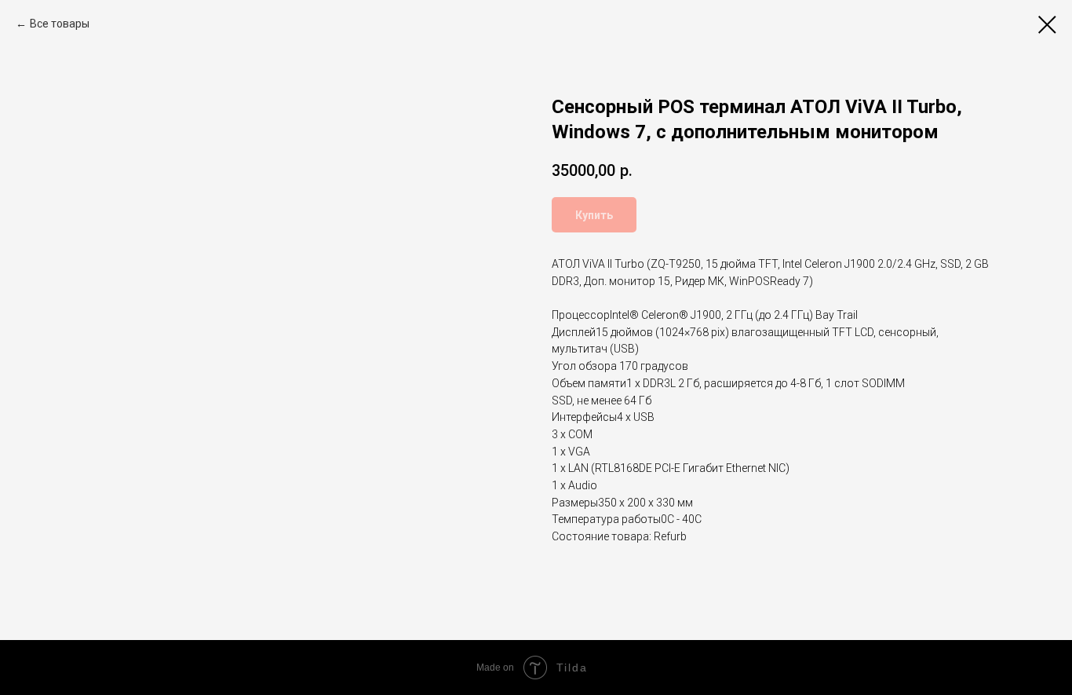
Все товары (59, 23)
